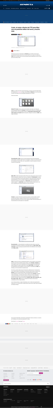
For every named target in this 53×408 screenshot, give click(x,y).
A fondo (22, 323)
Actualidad (13, 373)
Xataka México (5, 400)
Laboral (13, 376)
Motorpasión (32, 390)
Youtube (34, 379)
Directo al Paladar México (26, 401)
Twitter (44, 8)
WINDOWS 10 (29, 8)
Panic (24, 321)
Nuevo (47, 5)
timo (20, 376)
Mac (19, 323)
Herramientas (16, 323)
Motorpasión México (32, 401)
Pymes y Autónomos (45, 392)
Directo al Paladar (26, 390)
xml (33, 323)
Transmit (19, 92)
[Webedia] (5, 386)
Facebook (47, 8)
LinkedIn (41, 379)
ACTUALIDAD (8, 8)
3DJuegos (11, 390)
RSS (37, 379)
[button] (17, 50)
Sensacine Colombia (18, 402)
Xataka (4, 390)
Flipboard (46, 8)
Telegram (49, 8)
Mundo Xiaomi (5, 395)
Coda (17, 321)
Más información (33, 407)
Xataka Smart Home (6, 394)
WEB (32, 8)
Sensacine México (19, 400)
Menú (6, 5)
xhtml (25, 323)
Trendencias (39, 390)
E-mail (21, 34)
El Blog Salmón (46, 390)
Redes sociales (6, 376)
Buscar (48, 383)
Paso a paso (5, 373)
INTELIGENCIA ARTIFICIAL (15, 8)
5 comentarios (14, 34)
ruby (36, 323)
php (31, 323)
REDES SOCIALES (23, 8)
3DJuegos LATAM (12, 400)
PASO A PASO (36, 8)
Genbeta (26, 4)
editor (28, 323)
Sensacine (18, 390)
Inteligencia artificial (22, 373)
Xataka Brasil (5, 401)
